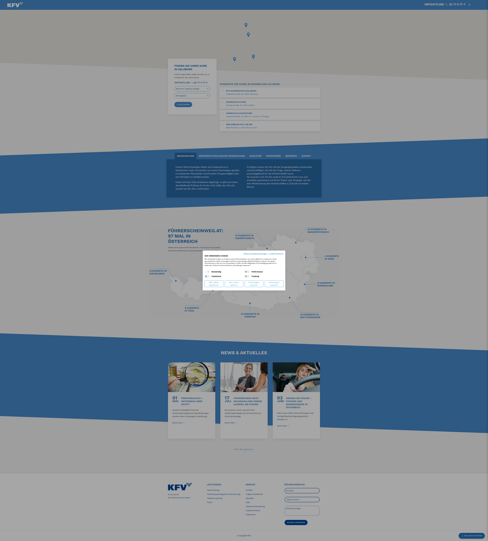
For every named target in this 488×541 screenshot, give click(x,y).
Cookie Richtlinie (276, 254)
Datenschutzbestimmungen (255, 254)
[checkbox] (207, 271)
